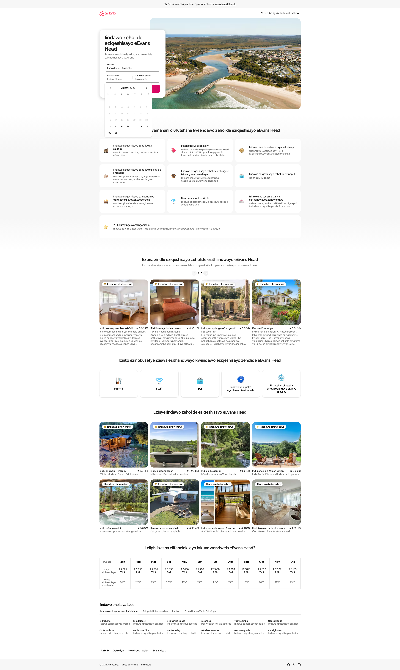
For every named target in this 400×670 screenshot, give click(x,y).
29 (146, 126)
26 (128, 126)
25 (122, 126)
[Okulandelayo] (205, 273)
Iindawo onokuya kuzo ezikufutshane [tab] (118, 611)
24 (116, 126)
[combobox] (132, 68)
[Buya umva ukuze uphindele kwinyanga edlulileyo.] (110, 88)
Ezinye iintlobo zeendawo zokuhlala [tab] (161, 611)
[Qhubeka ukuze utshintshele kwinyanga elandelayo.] (146, 88)
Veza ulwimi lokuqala (225, 4)
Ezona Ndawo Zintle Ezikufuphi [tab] (200, 611)
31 (116, 132)
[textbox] (118, 79)
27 (134, 126)
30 (109, 132)
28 (140, 126)
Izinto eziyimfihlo (130, 664)
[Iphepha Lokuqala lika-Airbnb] (107, 13)
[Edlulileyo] (194, 273)
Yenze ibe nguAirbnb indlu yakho (280, 13)
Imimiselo (146, 664)
